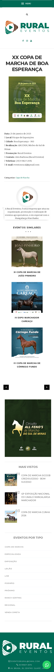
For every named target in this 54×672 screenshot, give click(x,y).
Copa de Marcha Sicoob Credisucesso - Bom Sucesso (35, 478)
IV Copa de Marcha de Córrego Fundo (27, 365)
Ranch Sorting (13, 598)
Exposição (11, 561)
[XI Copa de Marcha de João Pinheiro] (27, 252)
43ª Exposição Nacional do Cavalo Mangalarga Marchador (35, 497)
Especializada (13, 554)
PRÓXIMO (10, 590)
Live (7, 576)
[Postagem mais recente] (6, 387)
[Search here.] (27, 14)
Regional (10, 605)
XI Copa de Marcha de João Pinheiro (27, 274)
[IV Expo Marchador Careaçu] (27, 297)
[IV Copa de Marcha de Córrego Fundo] (27, 343)
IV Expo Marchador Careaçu (27, 319)
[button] (27, 3)
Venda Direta (12, 612)
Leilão (8, 569)
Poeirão (9, 583)
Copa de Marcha (22, 178)
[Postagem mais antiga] (47, 387)
